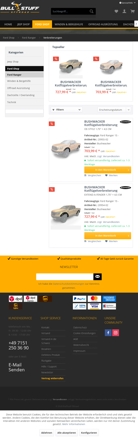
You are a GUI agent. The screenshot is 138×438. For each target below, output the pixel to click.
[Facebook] (108, 332)
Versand (45, 333)
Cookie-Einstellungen (84, 333)
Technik (11, 102)
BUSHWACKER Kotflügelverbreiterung (71, 83)
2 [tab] (66, 264)
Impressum (79, 350)
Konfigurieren (89, 432)
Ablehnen (46, 432)
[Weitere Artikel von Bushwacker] (125, 121)
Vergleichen (94, 175)
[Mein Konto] (124, 11)
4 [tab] (76, 264)
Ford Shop (13, 68)
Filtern (60, 109)
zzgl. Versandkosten (108, 156)
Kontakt (45, 327)
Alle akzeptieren (66, 432)
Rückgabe (46, 360)
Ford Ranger (14, 74)
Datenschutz (80, 327)
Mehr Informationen (73, 424)
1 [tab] (61, 264)
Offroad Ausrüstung (18, 88)
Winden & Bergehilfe (19, 81)
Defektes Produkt (50, 354)
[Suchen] (91, 11)
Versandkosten (60, 399)
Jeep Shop (13, 61)
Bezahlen (46, 349)
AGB (75, 339)
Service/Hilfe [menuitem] (127, 3)
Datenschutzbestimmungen (68, 283)
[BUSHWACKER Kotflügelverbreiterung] (71, 67)
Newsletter (47, 372)
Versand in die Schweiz (48, 341)
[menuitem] (73, 13)
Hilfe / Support (49, 366)
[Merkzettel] (116, 11)
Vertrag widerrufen (52, 378)
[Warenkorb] (132, 11)
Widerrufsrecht (81, 345)
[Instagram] (115, 332)
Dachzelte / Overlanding (20, 95)
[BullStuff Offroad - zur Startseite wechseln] (20, 12)
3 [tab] (71, 264)
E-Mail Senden (17, 367)
